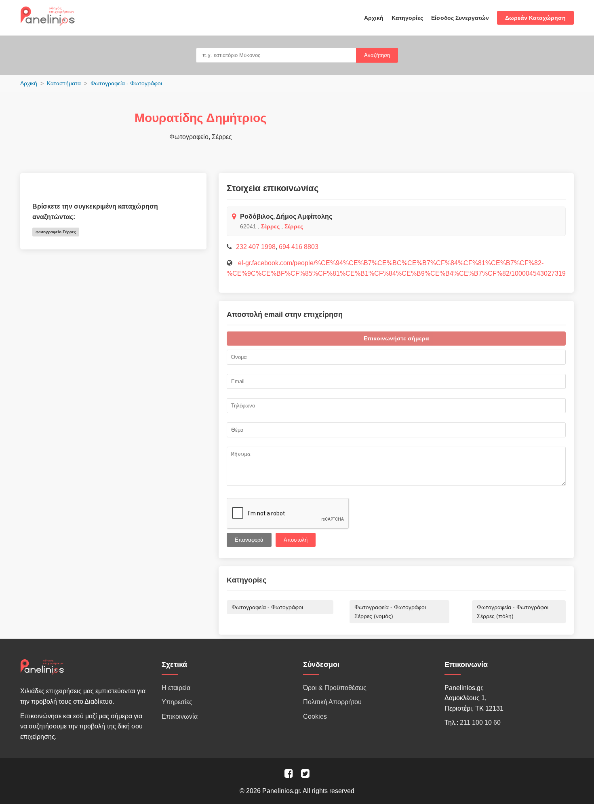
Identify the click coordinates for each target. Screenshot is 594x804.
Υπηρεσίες (177, 701)
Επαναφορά (249, 540)
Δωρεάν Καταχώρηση (535, 18)
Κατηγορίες (407, 18)
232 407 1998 (256, 246)
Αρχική (373, 18)
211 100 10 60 (480, 722)
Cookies (315, 716)
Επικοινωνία (180, 716)
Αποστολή (296, 540)
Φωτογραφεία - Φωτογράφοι (126, 83)
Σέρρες (270, 226)
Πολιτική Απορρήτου (332, 701)
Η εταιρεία (176, 687)
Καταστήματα (64, 83)
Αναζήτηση (377, 55)
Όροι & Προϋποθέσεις (335, 687)
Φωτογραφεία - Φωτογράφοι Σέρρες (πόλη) (512, 611)
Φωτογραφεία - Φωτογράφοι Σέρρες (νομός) (390, 611)
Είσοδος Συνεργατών (460, 18)
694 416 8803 (298, 246)
